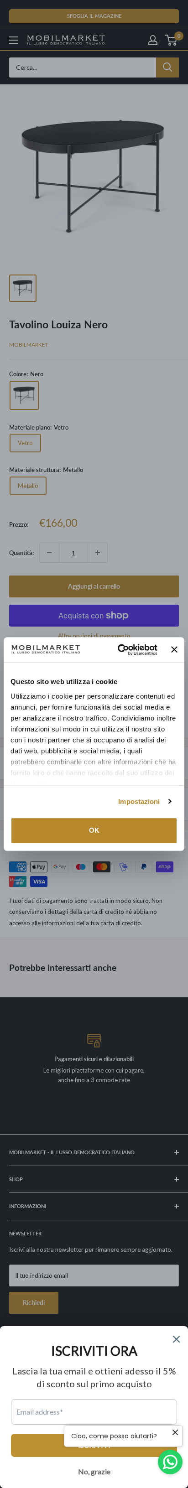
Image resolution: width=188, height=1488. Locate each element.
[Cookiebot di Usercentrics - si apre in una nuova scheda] (119, 650)
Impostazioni (139, 801)
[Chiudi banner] (174, 650)
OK (94, 830)
